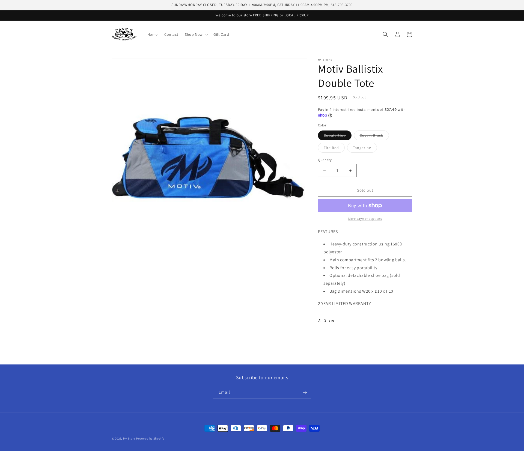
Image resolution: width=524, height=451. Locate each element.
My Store (129, 438)
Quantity (325, 160)
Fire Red (334, 149)
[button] (195, 34)
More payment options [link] (365, 218)
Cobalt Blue (338, 136)
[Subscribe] (305, 392)
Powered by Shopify (150, 438)
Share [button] (329, 320)
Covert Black (374, 136)
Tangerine (365, 149)
